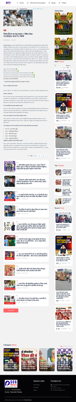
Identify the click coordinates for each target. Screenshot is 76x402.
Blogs (54, 3)
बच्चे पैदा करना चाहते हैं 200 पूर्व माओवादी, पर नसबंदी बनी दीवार (67, 171)
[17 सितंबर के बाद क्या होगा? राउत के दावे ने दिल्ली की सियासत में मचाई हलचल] (47, 359)
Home (22, 3)
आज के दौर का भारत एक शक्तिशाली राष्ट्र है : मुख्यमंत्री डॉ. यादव (66, 201)
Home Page (36, 385)
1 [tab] (61, 346)
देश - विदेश (58, 328)
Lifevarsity (36, 387)
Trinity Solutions (28, 400)
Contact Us (23, 9)
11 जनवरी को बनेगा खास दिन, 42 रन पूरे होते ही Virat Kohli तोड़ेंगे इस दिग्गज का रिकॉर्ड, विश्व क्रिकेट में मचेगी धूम (32, 196)
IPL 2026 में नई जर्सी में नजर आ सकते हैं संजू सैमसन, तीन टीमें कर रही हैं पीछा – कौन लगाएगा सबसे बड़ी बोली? (32, 255)
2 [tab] (62, 346)
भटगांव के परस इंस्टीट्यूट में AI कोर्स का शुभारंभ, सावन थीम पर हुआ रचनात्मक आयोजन (62, 83)
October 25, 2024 (24, 81)
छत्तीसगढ (57, 120)
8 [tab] (67, 346)
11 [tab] (70, 346)
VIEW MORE (11, 310)
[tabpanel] (11, 359)
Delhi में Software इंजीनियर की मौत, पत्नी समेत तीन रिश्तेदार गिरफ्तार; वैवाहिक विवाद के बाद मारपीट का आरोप (67, 183)
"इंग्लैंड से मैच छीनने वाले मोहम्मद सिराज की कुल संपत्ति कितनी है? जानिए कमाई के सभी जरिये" (30, 270)
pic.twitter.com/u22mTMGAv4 (10, 78)
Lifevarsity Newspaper (37, 3)
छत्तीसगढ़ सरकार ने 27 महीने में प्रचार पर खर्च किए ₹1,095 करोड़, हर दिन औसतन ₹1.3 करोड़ (63, 116)
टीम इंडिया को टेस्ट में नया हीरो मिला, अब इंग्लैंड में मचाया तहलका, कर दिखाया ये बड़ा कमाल (31, 299)
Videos (64, 3)
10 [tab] (69, 346)
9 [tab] (68, 346)
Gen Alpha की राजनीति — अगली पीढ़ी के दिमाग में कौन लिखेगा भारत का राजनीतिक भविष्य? (67, 192)
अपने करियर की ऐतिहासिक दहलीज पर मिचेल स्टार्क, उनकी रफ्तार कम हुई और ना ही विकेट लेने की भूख (31, 284)
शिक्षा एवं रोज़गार (58, 87)
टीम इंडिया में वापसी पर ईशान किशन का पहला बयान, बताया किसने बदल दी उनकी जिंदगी (32, 210)
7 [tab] (66, 346)
